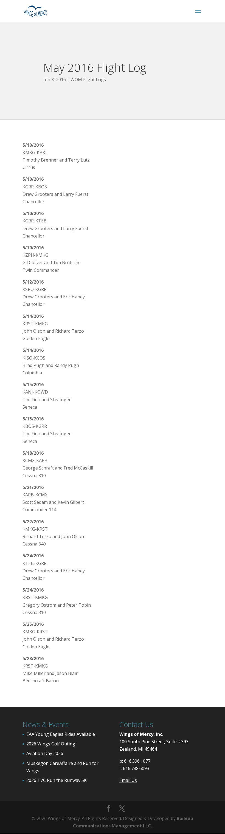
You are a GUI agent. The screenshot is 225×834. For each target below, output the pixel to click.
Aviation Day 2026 (44, 753)
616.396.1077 (137, 761)
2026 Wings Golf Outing (50, 744)
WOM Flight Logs (88, 80)
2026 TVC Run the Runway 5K (56, 780)
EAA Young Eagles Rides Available (60, 734)
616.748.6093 (136, 768)
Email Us (128, 780)
